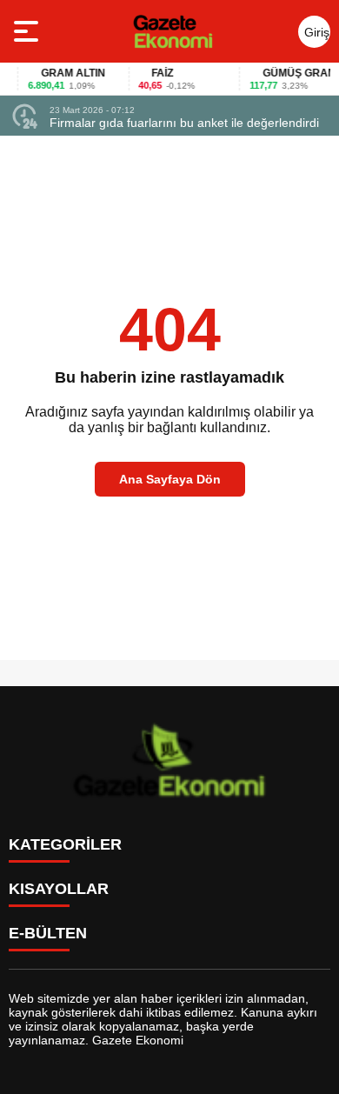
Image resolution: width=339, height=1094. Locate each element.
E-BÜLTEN (48, 933)
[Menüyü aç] (28, 31)
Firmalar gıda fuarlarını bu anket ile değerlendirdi (184, 123)
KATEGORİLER (65, 844)
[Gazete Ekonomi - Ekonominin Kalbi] (172, 31)
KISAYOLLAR (59, 888)
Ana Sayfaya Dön (170, 479)
